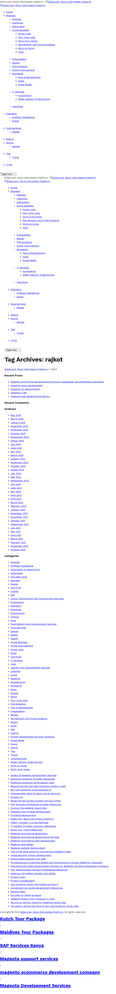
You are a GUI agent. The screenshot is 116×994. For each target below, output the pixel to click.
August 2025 (17, 440)
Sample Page (18, 891)
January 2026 (18, 422)
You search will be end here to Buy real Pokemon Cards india (45, 906)
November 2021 (19, 517)
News (14, 696)
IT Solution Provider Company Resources (33, 826)
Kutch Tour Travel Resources (26, 830)
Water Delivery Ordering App (34, 99)
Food (13, 620)
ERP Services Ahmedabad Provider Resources (36, 804)
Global (15, 62)
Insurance (17, 23)
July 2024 (16, 473)
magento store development (26, 385)
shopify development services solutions (32, 736)
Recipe (15, 132)
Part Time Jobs (26, 37)
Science (15, 733)
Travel (15, 157)
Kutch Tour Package (22, 918)
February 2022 (18, 506)
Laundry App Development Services (30, 667)
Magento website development (28, 848)
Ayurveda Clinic (19, 577)
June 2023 (16, 488)
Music (14, 689)
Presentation (19, 59)
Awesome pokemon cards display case (32, 782)
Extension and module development (30, 811)
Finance (15, 616)
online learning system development (31, 855)
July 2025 (16, 444)
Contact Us (17, 797)
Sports (9, 142)
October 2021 (18, 520)
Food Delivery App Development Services (33, 624)
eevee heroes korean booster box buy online (36, 800)
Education (11, 113)
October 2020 (18, 549)
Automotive (18, 26)
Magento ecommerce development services (35, 837)
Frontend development (23, 815)
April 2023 (16, 495)
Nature (10, 139)
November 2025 (19, 429)
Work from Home (27, 41)
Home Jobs (24, 33)
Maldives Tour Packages (27, 932)
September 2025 (20, 437)
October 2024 (18, 466)
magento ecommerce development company (50, 972)
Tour (8, 153)
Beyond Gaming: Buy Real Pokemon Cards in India (38, 786)
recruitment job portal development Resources (37, 888)
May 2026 (16, 415)
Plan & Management (29, 77)
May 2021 (16, 531)
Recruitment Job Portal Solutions (36, 44)
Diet (13, 595)
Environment (18, 613)
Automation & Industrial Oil (25, 569)
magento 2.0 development (25, 389)
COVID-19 (16, 587)
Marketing (17, 73)
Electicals (16, 609)
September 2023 (20, 480)
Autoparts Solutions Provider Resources (33, 779)
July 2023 (16, 484)
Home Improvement (23, 70)
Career (14, 584)
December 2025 (19, 426)
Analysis (16, 19)
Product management (23, 880)
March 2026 (17, 419)
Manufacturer (18, 682)
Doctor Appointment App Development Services (37, 598)
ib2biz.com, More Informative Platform (32, 819)
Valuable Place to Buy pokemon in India (33, 899)
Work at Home (26, 48)
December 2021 (19, 513)
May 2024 (16, 477)
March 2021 (17, 539)
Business (11, 15)
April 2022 (16, 499)
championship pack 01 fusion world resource (35, 793)
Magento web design (22, 844)
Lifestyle (15, 671)
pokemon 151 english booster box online (33, 873)
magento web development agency (30, 396)
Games (16, 146)
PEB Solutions (19, 66)
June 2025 (16, 448)
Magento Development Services (35, 985)
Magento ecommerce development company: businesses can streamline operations (57, 381)
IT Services (18, 92)
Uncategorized (19, 758)
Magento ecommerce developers (29, 833)
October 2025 (18, 433)
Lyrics (9, 164)
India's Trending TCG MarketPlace (29, 822)
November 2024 (19, 462)
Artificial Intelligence (23, 117)
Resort (14, 722)
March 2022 (17, 502)
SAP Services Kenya (22, 945)
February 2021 (18, 542)
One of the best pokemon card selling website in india (41, 851)
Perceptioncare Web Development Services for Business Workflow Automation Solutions (59, 866)
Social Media (25, 84)
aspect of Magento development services (34, 775)
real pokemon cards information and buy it (34, 884)
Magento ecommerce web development (33, 840)
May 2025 (16, 451)
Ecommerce (24, 95)
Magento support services (29, 958)
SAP (13, 729)
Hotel (14, 653)
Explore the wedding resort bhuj (29, 808)
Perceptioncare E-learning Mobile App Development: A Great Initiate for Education (56, 862)
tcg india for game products (26, 895)
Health (14, 638)
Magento (15, 678)
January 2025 (18, 459)
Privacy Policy (18, 877)
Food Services (13, 128)
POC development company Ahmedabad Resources (39, 869)
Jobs (21, 52)
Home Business (20, 30)
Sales (21, 81)
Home (9, 12)
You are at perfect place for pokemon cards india (38, 902)
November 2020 (19, 546)
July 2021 (16, 528)
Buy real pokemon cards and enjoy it (31, 790)
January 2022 (18, 509)
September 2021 (20, 524)
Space (15, 121)
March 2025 (17, 455)
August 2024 (17, 469)
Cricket (14, 591)
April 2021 (16, 535)
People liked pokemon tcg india (28, 859)
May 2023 (16, 491)
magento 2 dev (19, 392)
